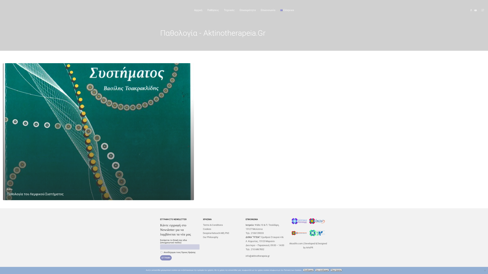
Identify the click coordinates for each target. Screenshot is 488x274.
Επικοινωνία (268, 10)
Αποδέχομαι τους (179, 252)
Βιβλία (9, 189)
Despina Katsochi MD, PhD (216, 233)
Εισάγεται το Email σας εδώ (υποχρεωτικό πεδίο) (173, 241)
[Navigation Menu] (482, 10)
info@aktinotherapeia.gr (258, 256)
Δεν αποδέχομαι (322, 270)
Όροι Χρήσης (336, 270)
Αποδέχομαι (308, 270)
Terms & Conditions (213, 225)
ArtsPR (309, 247)
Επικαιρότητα (248, 10)
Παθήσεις (213, 10)
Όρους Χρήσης (188, 252)
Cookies (207, 229)
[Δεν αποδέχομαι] (485, 270)
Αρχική (198, 10)
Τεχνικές (229, 10)
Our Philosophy (210, 237)
